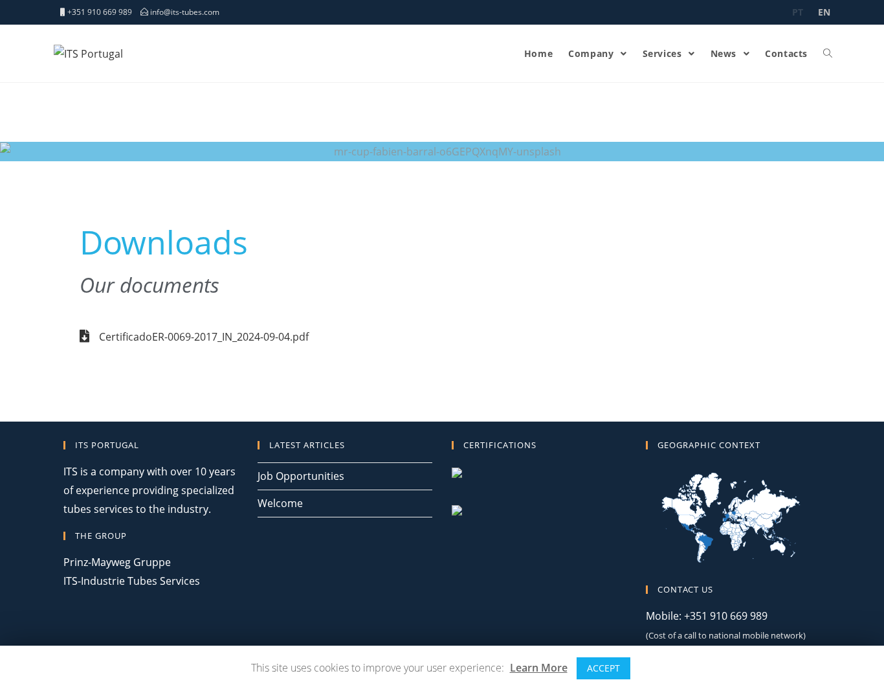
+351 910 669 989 (100, 11)
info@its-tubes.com (184, 11)
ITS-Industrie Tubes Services (131, 581)
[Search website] (827, 54)
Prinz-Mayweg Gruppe (117, 562)
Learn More (539, 668)
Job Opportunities (301, 476)
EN (824, 12)
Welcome (280, 503)
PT (797, 12)
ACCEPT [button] (603, 668)
